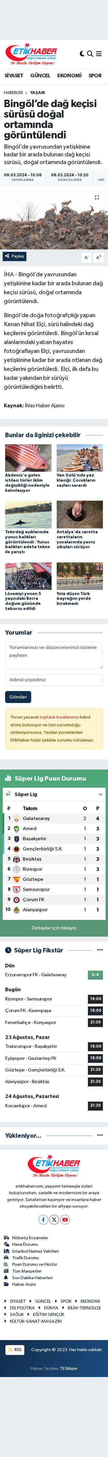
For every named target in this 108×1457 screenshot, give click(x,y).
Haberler (13, 93)
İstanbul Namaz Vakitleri (35, 1251)
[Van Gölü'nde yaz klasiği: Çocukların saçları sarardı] (80, 457)
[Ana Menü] (99, 54)
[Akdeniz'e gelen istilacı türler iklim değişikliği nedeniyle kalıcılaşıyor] (28, 457)
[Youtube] (65, 1220)
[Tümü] (100, 1135)
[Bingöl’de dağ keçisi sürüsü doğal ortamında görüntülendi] (54, 217)
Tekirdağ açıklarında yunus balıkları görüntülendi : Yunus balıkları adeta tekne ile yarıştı (27, 542)
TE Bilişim (68, 1368)
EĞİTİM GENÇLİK (48, 1314)
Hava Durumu (25, 1244)
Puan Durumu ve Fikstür (34, 1264)
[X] (54, 1220)
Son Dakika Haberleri (32, 1278)
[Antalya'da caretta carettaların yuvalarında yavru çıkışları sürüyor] (80, 514)
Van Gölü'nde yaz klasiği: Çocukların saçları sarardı (76, 480)
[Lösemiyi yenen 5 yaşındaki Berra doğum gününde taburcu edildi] (28, 576)
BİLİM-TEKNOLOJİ (84, 1308)
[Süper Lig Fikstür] (100, 950)
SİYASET (13, 75)
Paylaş (18, 256)
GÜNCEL (40, 75)
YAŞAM (37, 93)
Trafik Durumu (25, 1258)
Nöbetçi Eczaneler (30, 1238)
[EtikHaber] (31, 54)
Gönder (18, 697)
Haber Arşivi (24, 1284)
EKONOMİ (69, 75)
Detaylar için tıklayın (54, 928)
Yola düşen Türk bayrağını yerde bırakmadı (74, 599)
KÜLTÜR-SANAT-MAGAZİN (36, 1321)
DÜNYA (51, 1308)
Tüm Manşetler (27, 1271)
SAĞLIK (17, 1314)
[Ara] (90, 54)
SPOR (95, 75)
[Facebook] (43, 1220)
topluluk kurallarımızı (60, 717)
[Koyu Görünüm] (82, 54)
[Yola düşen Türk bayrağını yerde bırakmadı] (80, 576)
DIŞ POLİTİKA (22, 1308)
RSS (18, 1349)
